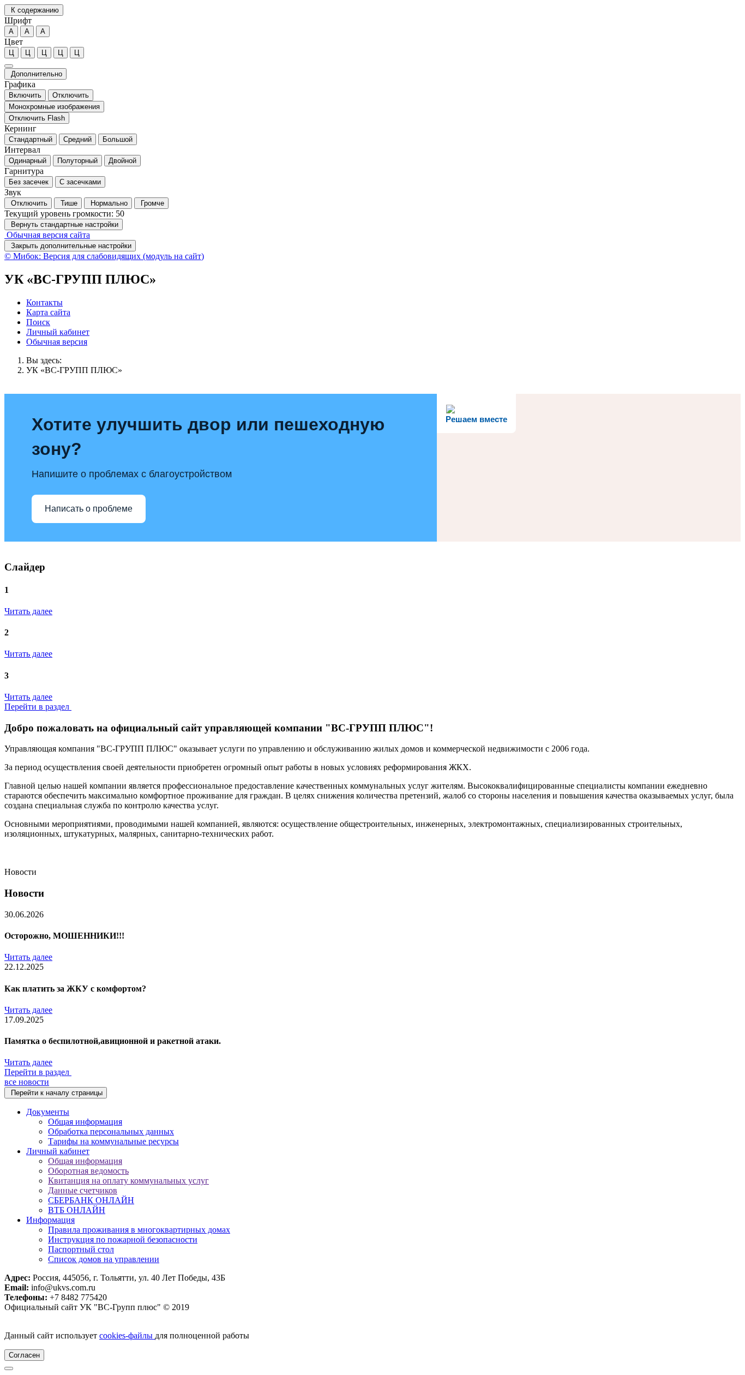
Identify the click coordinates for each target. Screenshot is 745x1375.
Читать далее (28, 611)
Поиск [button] (38, 322)
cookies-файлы (127, 1335)
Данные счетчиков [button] (82, 1190)
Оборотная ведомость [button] (88, 1170)
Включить (25, 95)
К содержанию (34, 10)
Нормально (108, 203)
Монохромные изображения (54, 107)
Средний (77, 139)
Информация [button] (50, 1219)
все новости (26, 1081)
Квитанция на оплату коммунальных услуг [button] (128, 1180)
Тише (67, 203)
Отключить (70, 95)
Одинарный (27, 161)
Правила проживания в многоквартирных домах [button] (139, 1229)
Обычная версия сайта (47, 234)
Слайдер (24, 567)
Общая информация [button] (85, 1121)
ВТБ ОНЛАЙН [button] (76, 1210)
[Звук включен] (8, 66)
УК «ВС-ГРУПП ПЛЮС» (74, 370)
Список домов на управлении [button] (103, 1259)
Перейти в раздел (37, 706)
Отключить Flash (37, 118)
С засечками (80, 182)
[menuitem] (383, 303)
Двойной (122, 161)
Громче (151, 203)
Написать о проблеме (89, 508)
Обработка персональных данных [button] (111, 1131)
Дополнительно (35, 74)
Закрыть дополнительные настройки (70, 246)
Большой (118, 139)
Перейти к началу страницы (56, 1093)
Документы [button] (47, 1111)
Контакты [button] (44, 302)
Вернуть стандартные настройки (63, 224)
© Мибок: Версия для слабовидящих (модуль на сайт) (104, 256)
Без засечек (29, 182)
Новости (24, 893)
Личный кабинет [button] (57, 332)
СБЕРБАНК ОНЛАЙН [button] (91, 1200)
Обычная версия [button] (56, 341)
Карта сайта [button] (48, 312)
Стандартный (30, 139)
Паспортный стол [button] (81, 1249)
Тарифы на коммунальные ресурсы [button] (113, 1141)
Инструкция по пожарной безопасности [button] (122, 1239)
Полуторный (77, 161)
